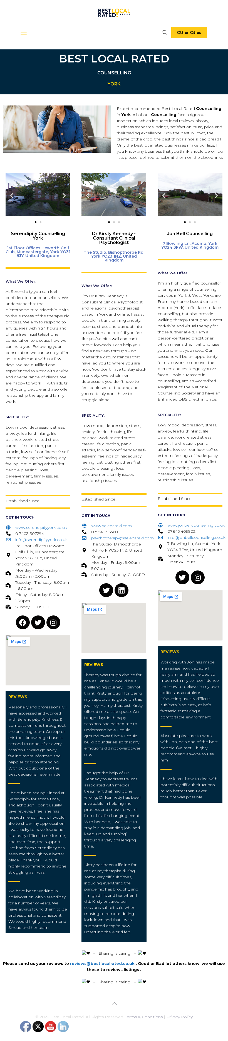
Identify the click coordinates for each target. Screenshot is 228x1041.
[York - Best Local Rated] (114, 12)
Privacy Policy (179, 1016)
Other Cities (189, 32)
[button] (11, 195)
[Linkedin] (121, 590)
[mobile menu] (23, 33)
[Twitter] (38, 622)
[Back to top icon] (114, 1003)
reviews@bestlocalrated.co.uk (102, 963)
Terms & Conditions (144, 1016)
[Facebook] (23, 622)
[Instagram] (53, 622)
